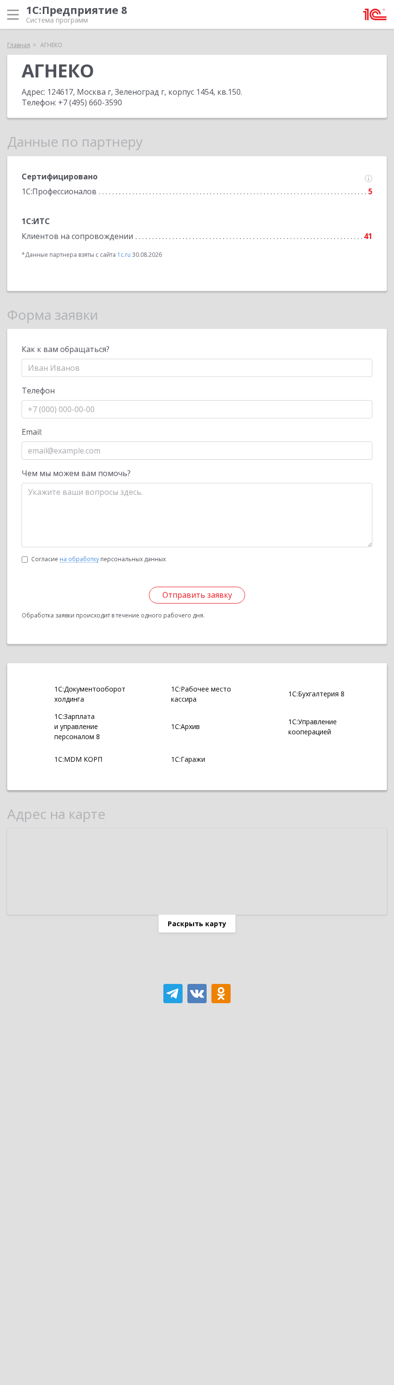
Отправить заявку (197, 595)
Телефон (38, 390)
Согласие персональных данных (98, 559)
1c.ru (124, 255)
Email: (32, 432)
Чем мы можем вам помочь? (76, 473)
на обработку (79, 559)
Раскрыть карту (197, 923)
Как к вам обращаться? (66, 349)
